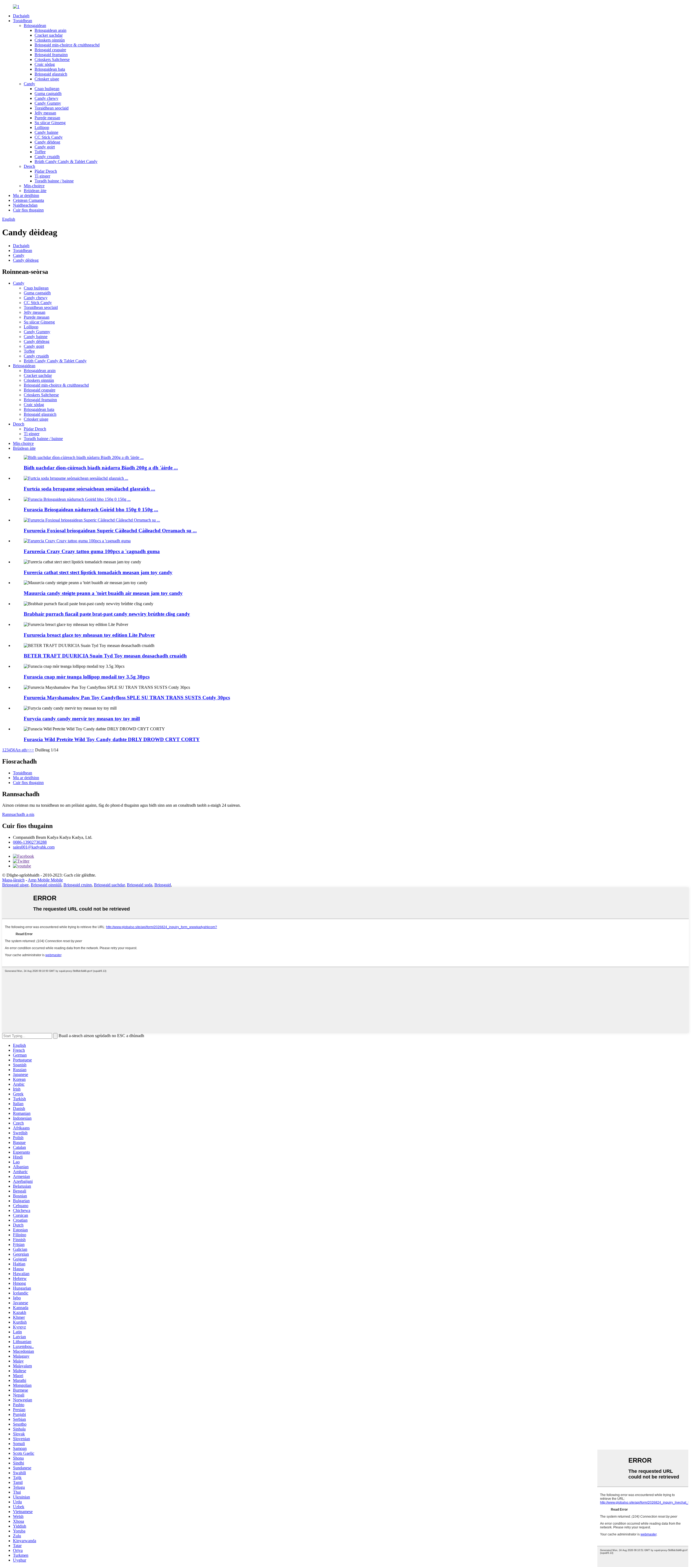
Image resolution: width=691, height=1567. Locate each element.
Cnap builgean (47, 88)
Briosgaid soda (139, 885)
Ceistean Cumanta (28, 200)
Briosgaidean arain (50, 30)
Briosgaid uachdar (109, 885)
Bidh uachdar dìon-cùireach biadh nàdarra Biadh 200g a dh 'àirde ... (101, 468)
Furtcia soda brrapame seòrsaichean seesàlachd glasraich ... (89, 489)
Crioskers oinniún (50, 40)
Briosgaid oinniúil (46, 885)
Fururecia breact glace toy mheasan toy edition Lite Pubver (89, 635)
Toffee (40, 151)
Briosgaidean (35, 25)
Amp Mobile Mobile (45, 880)
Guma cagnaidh (48, 93)
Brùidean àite (35, 190)
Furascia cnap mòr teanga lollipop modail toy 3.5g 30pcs (87, 677)
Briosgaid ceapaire (50, 49)
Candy (29, 83)
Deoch (29, 166)
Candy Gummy (48, 103)
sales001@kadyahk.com (34, 847)
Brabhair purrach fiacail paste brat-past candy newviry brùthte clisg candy (107, 614)
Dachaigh (21, 15)
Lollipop (42, 127)
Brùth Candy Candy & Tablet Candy (66, 161)
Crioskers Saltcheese (52, 59)
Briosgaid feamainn (51, 54)
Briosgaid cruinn (77, 885)
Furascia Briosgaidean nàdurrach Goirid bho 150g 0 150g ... (91, 509)
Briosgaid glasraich (51, 74)
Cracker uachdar (49, 35)
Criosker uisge (47, 79)
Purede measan (47, 117)
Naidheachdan (25, 205)
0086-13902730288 (30, 842)
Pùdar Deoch (46, 171)
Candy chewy (46, 98)
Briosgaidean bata (50, 69)
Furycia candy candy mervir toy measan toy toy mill (82, 718)
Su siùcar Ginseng (50, 122)
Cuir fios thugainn (28, 210)
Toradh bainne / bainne (54, 181)
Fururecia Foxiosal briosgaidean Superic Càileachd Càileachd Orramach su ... (110, 530)
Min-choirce (34, 185)
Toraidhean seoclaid (52, 108)
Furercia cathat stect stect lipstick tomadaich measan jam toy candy (98, 572)
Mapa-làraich (13, 880)
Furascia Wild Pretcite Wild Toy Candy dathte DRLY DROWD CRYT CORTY (112, 739)
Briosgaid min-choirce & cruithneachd (67, 45)
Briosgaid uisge (15, 885)
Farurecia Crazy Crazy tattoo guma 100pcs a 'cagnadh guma (92, 551)
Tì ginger (42, 176)
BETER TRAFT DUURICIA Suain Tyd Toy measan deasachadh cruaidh (105, 656)
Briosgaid (162, 885)
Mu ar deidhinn (26, 195)
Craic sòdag (45, 64)
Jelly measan (45, 113)
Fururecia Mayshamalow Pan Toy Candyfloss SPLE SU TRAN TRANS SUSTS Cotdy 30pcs (127, 697)
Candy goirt (45, 147)
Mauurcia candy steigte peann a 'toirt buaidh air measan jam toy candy (103, 593)
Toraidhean (22, 20)
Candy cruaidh (47, 156)
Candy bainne (46, 132)
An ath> (22, 750)
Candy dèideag (47, 142)
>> (31, 750)
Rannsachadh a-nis (18, 814)
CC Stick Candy (49, 137)
